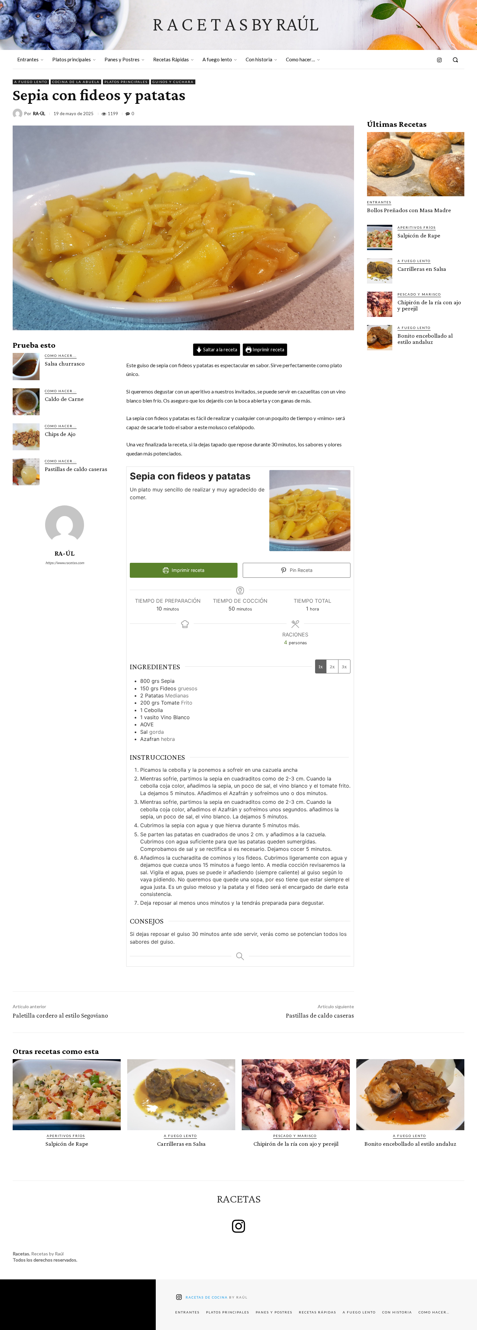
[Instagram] (439, 60)
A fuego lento (30, 82)
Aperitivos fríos (417, 227)
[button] (455, 60)
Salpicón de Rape (419, 235)
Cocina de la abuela (76, 82)
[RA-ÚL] (18, 113)
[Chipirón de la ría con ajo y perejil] (379, 304)
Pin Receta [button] (300, 570)
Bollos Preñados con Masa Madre (409, 210)
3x (344, 666)
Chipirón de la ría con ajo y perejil (429, 305)
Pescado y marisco (419, 294)
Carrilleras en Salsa (422, 268)
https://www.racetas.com (64, 563)
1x (321, 666)
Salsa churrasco (65, 363)
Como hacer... (61, 355)
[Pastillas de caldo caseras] (26, 471)
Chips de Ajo (60, 433)
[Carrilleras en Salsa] (379, 271)
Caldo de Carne (64, 398)
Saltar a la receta (219, 349)
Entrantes (379, 202)
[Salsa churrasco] (26, 366)
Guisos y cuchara (173, 82)
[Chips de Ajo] (26, 436)
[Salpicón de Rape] (379, 237)
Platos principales (126, 82)
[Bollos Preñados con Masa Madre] (415, 164)
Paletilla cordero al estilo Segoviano (60, 1015)
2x (332, 666)
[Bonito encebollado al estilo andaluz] (379, 337)
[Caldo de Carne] (26, 401)
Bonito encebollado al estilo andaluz (425, 338)
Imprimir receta (267, 349)
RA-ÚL (39, 114)
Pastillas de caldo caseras (76, 469)
